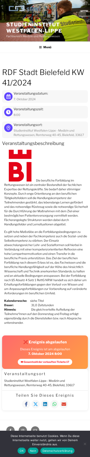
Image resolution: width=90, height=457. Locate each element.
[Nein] (85, 444)
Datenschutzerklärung (57, 450)
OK (22, 450)
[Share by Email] (64, 404)
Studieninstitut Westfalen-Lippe (34, 28)
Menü (47, 47)
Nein (33, 450)
